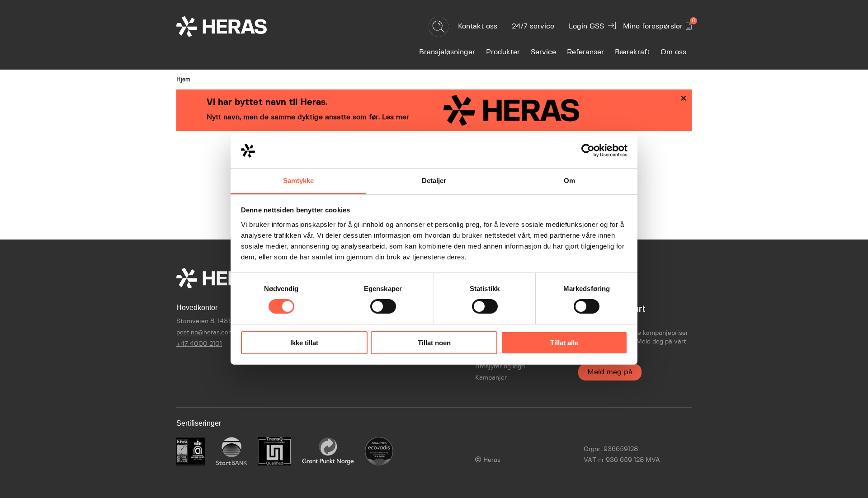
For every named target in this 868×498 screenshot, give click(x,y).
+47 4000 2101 (199, 344)
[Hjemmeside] (237, 26)
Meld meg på (609, 372)
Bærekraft (632, 52)
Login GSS (586, 26)
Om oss (673, 52)
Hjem (183, 80)
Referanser (585, 52)
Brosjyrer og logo (500, 366)
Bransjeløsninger (447, 52)
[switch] (383, 306)
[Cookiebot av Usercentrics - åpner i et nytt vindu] (587, 150)
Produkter (503, 52)
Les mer (395, 117)
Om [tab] (569, 180)
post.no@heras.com (205, 332)
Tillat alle (564, 343)
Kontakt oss (477, 26)
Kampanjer (491, 378)
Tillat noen (434, 343)
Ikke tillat (304, 343)
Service (543, 52)
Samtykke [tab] (298, 180)
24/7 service (533, 26)
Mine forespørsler (657, 24)
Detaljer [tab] (434, 180)
